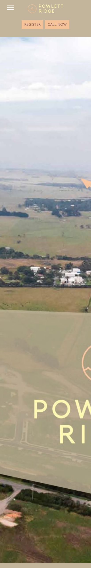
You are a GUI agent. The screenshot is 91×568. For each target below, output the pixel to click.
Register (32, 24)
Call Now (57, 24)
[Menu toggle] (10, 7)
